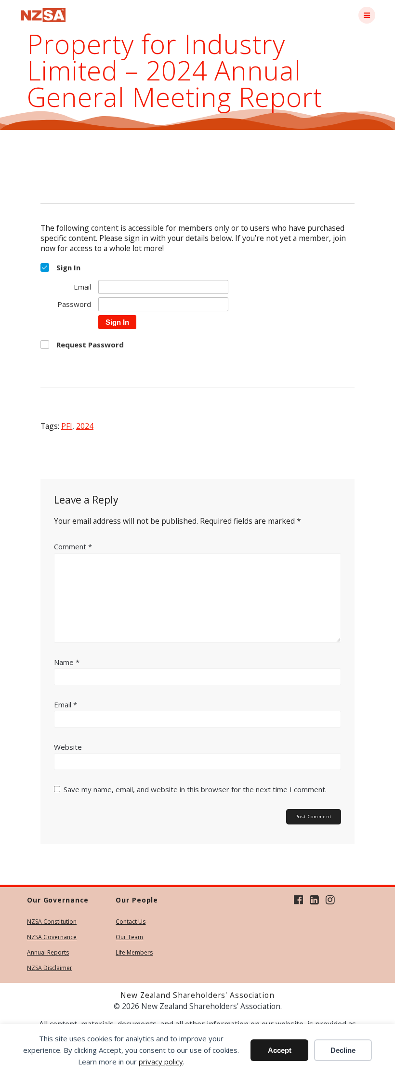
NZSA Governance (52, 937)
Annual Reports (48, 952)
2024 (84, 426)
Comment (73, 546)
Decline (343, 1050)
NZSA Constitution (52, 921)
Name (66, 662)
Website (68, 747)
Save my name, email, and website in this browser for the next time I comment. (195, 789)
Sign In (117, 322)
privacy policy (161, 1061)
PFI (66, 426)
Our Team (129, 937)
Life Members (134, 952)
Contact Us (130, 921)
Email (65, 704)
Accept (279, 1050)
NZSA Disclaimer (49, 968)
